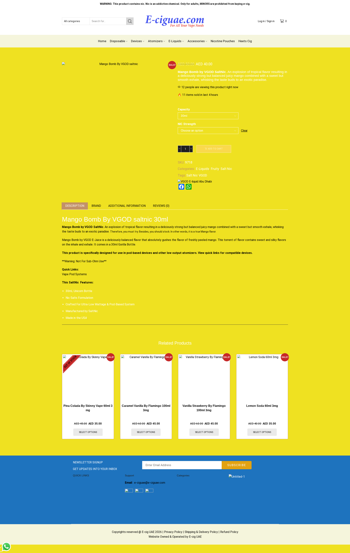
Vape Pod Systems (75, 274)
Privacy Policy (173, 532)
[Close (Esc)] (0, 547)
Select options (88, 432)
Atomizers (155, 41)
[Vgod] (195, 181)
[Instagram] (139, 505)
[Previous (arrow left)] (0, 551)
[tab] (75, 206)
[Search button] (129, 21)
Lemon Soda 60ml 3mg (262, 405)
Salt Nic (226, 169)
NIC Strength (187, 124)
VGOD (203, 175)
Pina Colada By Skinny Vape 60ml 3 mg (87, 408)
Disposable (117, 41)
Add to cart (215, 148)
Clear (244, 130)
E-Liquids (175, 41)
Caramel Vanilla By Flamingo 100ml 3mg (146, 408)
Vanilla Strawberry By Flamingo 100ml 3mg (204, 408)
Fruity (215, 169)
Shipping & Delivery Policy (201, 532)
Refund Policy (229, 532)
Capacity (184, 109)
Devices (136, 41)
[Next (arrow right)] (1, 551)
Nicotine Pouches (223, 41)
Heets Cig (245, 41)
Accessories (196, 41)
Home (102, 41)
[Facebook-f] (129, 505)
